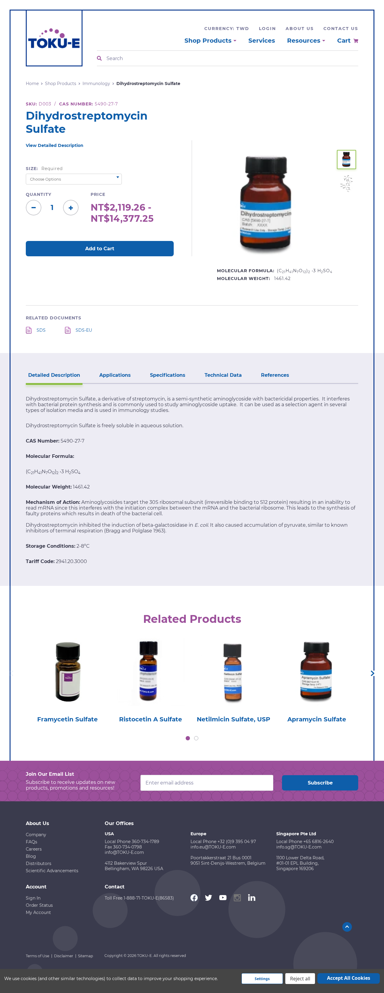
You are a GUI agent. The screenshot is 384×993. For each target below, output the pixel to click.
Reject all (300, 978)
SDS (41, 330)
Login (267, 28)
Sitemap (85, 956)
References (275, 375)
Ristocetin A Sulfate (150, 719)
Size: (44, 168)
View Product (67, 663)
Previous (11, 673)
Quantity (38, 194)
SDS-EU (84, 330)
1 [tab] (188, 738)
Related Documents (53, 318)
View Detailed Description (54, 145)
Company (36, 834)
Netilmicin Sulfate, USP (233, 719)
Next (372, 673)
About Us (300, 28)
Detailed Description (54, 375)
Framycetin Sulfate (67, 719)
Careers (34, 849)
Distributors (38, 863)
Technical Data (223, 375)
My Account (38, 912)
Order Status (39, 905)
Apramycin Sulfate (316, 719)
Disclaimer (63, 956)
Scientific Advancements (52, 870)
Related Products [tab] (192, 619)
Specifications (167, 375)
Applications (115, 375)
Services (261, 40)
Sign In (33, 898)
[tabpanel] (67, 678)
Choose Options (67, 681)
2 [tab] (196, 738)
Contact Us (340, 28)
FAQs (31, 842)
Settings (262, 978)
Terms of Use (37, 956)
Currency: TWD (226, 28)
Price (98, 194)
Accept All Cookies (348, 978)
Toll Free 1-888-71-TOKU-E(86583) (139, 898)
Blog (31, 856)
